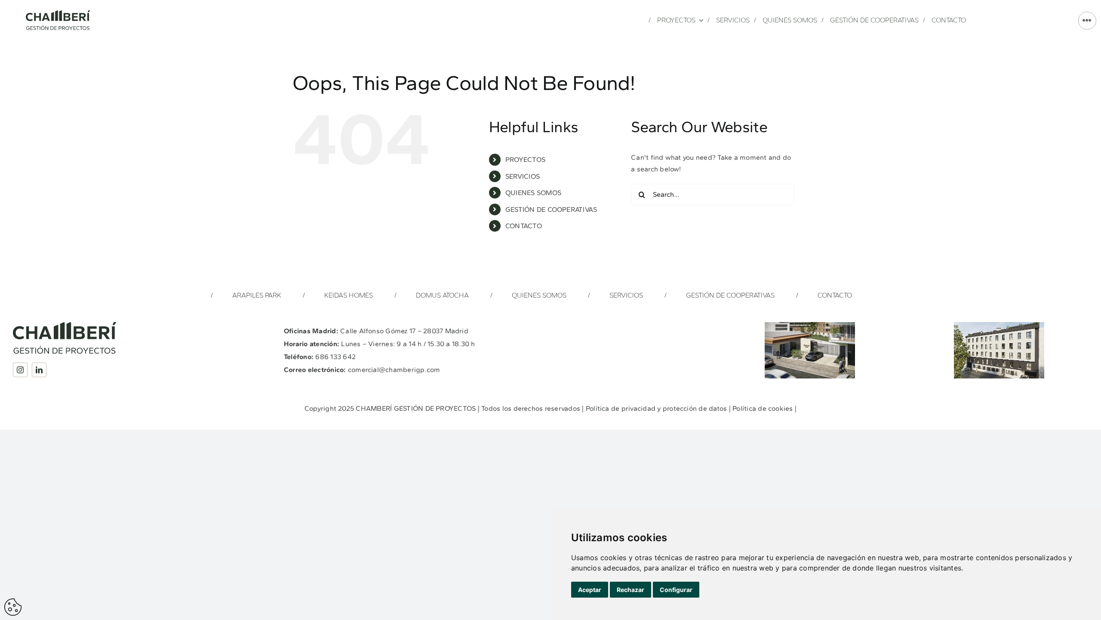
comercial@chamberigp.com (394, 370)
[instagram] (20, 370)
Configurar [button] (676, 589)
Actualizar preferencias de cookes (13, 607)
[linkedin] (39, 370)
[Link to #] (1087, 21)
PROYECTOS (525, 159)
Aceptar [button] (589, 589)
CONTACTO (523, 226)
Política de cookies (762, 408)
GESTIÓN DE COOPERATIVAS (551, 209)
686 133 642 (335, 357)
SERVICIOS (522, 176)
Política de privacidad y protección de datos (656, 408)
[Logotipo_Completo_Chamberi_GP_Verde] (58, 13)
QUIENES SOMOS (533, 193)
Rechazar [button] (630, 589)
